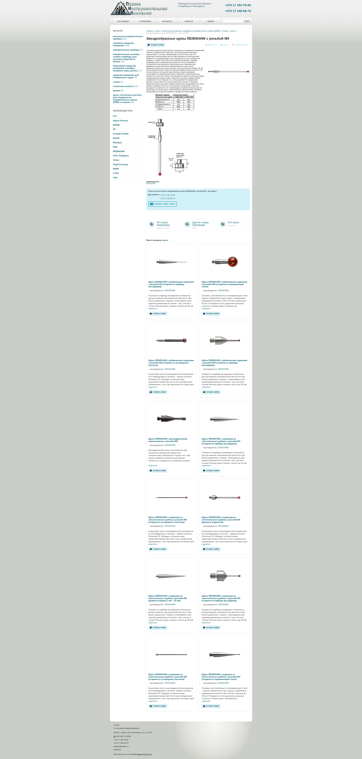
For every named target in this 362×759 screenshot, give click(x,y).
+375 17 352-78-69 (238, 5)
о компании (145, 21)
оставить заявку (157, 45)
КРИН (116, 169)
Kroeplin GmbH (120, 134)
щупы (232, 31)
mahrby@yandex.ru (121, 746)
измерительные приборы (127, 50)
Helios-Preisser (120, 121)
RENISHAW (118, 151)
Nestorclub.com (146, 754)
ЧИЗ (115, 178)
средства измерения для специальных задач (126, 76)
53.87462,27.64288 (123, 736)
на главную (123, 21)
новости (189, 21)
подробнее (152, 309)
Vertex (116, 160)
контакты (167, 21)
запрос (210, 21)
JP (114, 129)
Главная (149, 31)
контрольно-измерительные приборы (128, 37)
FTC (115, 116)
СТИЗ (116, 173)
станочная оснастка (125, 86)
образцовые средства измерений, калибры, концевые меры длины (127, 68)
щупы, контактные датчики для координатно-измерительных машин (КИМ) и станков (127, 98)
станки (117, 82)
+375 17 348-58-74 (238, 11)
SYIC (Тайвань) (121, 156)
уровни (118, 90)
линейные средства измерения (123, 44)
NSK (115, 147)
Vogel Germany (120, 164)
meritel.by (117, 750)
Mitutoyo (117, 142)
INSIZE (116, 125)
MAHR (116, 138)
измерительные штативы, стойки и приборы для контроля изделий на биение (126, 58)
